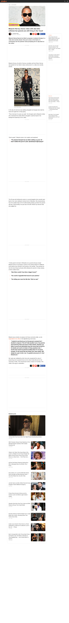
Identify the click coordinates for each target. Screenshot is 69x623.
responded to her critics (14, 339)
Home (9, 4)
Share (43, 33)
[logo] (4, 1)
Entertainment (13, 4)
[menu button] (67, 1)
